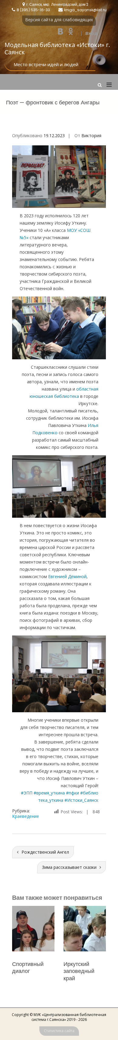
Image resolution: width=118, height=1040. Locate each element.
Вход (91, 33)
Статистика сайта (59, 1030)
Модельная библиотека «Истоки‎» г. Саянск (57, 48)
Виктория (91, 135)
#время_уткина (49, 793)
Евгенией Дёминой (67, 576)
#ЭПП (26, 793)
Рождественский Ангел (45, 852)
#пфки (72, 793)
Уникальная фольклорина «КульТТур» (81, 971)
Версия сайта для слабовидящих (59, 19)
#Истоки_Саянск (81, 800)
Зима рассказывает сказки (69, 867)
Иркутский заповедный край (27, 971)
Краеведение (25, 816)
